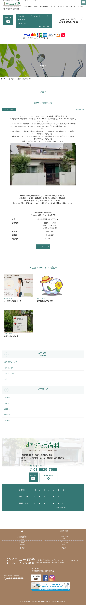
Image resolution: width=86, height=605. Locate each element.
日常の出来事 (9, 368)
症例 (6, 379)
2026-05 (7, 415)
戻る (43, 247)
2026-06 (7, 409)
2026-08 (7, 397)
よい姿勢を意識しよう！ (12, 301)
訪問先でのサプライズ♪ (45, 301)
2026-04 (7, 420)
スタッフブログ (9, 373)
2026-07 (7, 403)
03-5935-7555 (70, 21)
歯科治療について (10, 362)
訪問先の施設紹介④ (11, 336)
